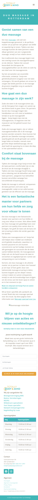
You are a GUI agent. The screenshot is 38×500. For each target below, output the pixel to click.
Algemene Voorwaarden (11, 483)
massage (12, 40)
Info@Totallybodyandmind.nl (13, 466)
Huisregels (7, 481)
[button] (33, 4)
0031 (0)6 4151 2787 (19, 464)
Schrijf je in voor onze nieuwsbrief (19, 374)
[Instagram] (11, 471)
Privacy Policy (8, 485)
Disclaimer (7, 487)
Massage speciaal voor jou (25, 299)
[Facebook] (6, 471)
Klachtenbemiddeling (10, 489)
